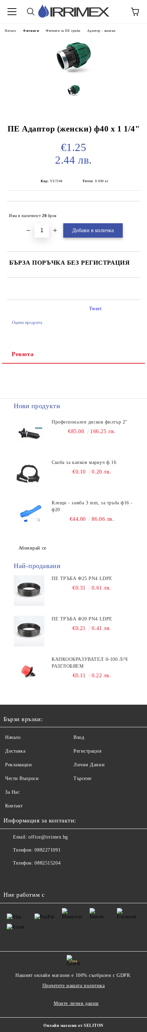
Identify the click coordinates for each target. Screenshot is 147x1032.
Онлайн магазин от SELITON (73, 1025)
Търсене (83, 778)
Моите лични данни (76, 1003)
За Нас (12, 792)
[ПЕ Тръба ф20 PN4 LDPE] (29, 631)
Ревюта (23, 354)
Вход (79, 737)
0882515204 (48, 863)
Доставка (15, 751)
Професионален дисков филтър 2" (90, 422)
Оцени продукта (27, 322)
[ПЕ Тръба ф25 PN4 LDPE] (29, 590)
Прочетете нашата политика (73, 985)
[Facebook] (12, 876)
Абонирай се (32, 548)
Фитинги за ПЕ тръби (63, 31)
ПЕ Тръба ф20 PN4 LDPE (82, 618)
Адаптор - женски (101, 31)
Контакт (14, 805)
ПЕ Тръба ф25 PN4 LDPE (82, 578)
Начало (10, 31)
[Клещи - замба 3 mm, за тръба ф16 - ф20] (29, 515)
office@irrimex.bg (48, 837)
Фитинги (31, 31)
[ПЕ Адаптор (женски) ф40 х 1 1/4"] (73, 73)
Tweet (95, 308)
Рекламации (18, 764)
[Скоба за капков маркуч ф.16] (29, 474)
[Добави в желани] (130, 213)
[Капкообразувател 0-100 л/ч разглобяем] (29, 671)
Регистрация (87, 751)
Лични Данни (89, 764)
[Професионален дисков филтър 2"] (29, 434)
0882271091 (48, 850)
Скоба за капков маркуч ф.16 (84, 462)
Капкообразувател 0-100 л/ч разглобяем (90, 663)
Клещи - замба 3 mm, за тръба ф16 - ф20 (92, 506)
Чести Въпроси (22, 778)
